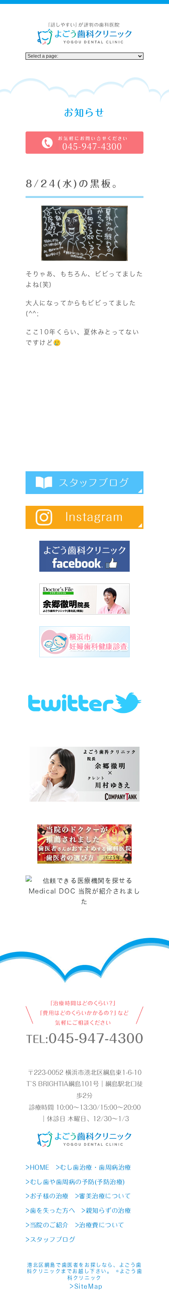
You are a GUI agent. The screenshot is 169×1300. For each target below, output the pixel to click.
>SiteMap (86, 1286)
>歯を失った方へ (50, 1210)
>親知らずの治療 (106, 1210)
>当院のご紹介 (47, 1225)
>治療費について (100, 1225)
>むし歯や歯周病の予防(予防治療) (75, 1182)
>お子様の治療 (47, 1196)
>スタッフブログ (50, 1239)
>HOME (38, 1167)
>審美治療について (103, 1196)
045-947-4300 (95, 1038)
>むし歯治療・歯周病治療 (93, 1167)
